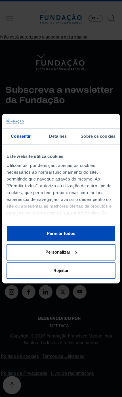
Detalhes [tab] (58, 136)
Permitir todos (61, 233)
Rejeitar (61, 270)
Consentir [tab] (21, 136)
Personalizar (57, 252)
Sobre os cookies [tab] (98, 136)
